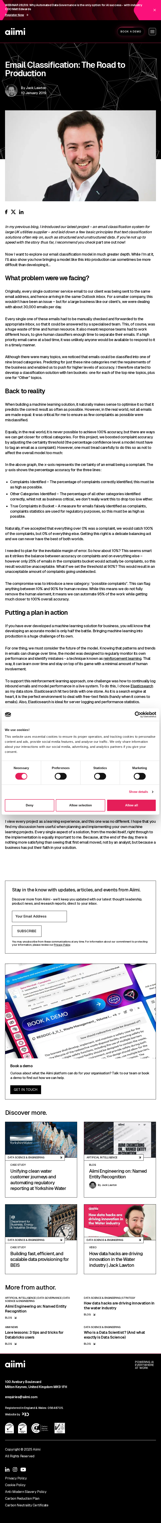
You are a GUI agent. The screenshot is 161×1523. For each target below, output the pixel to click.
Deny (29, 805)
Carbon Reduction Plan (22, 1498)
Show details (138, 792)
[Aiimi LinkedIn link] (21, 212)
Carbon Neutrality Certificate (26, 1505)
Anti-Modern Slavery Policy (26, 1492)
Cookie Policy (15, 1485)
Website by (12, 1414)
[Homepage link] (15, 31)
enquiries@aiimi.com (21, 1397)
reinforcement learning (122, 658)
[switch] (61, 776)
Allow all (131, 805)
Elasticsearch (141, 686)
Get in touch (26, 1090)
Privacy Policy (62, 944)
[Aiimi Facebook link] (6, 212)
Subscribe (26, 931)
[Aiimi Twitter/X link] (13, 212)
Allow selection (80, 805)
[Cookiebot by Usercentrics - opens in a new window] (137, 714)
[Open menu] (152, 31)
